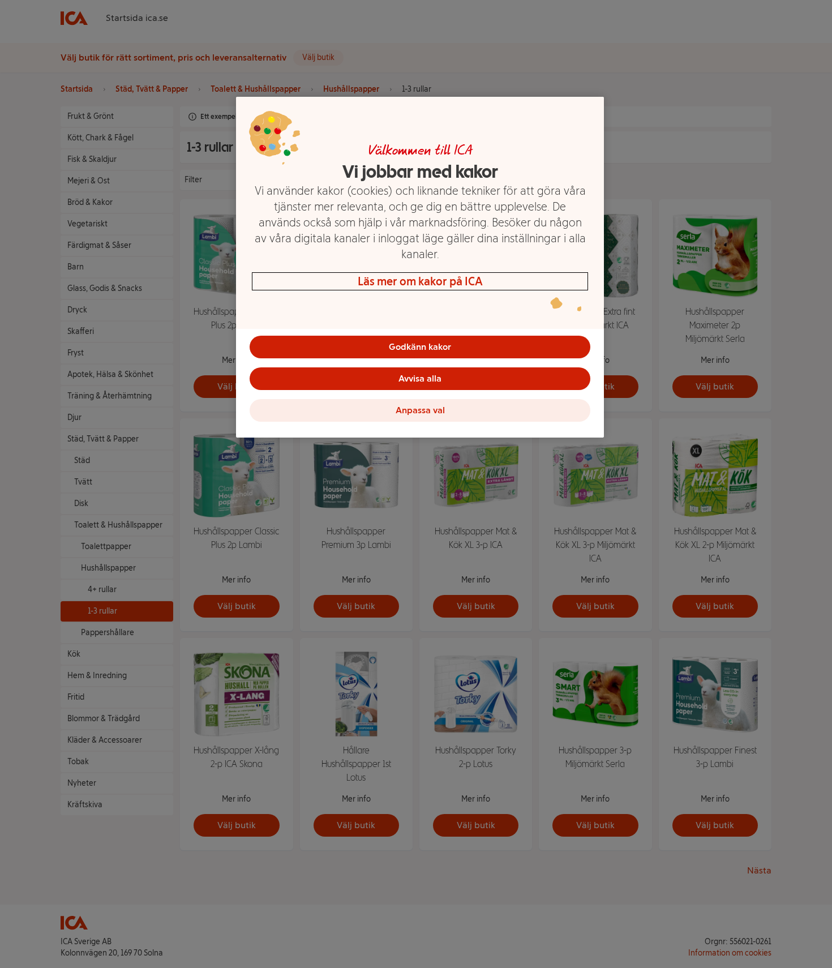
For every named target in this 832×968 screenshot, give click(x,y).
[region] (420, 267)
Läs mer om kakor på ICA (420, 281)
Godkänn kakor (420, 346)
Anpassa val (420, 410)
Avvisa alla (419, 378)
